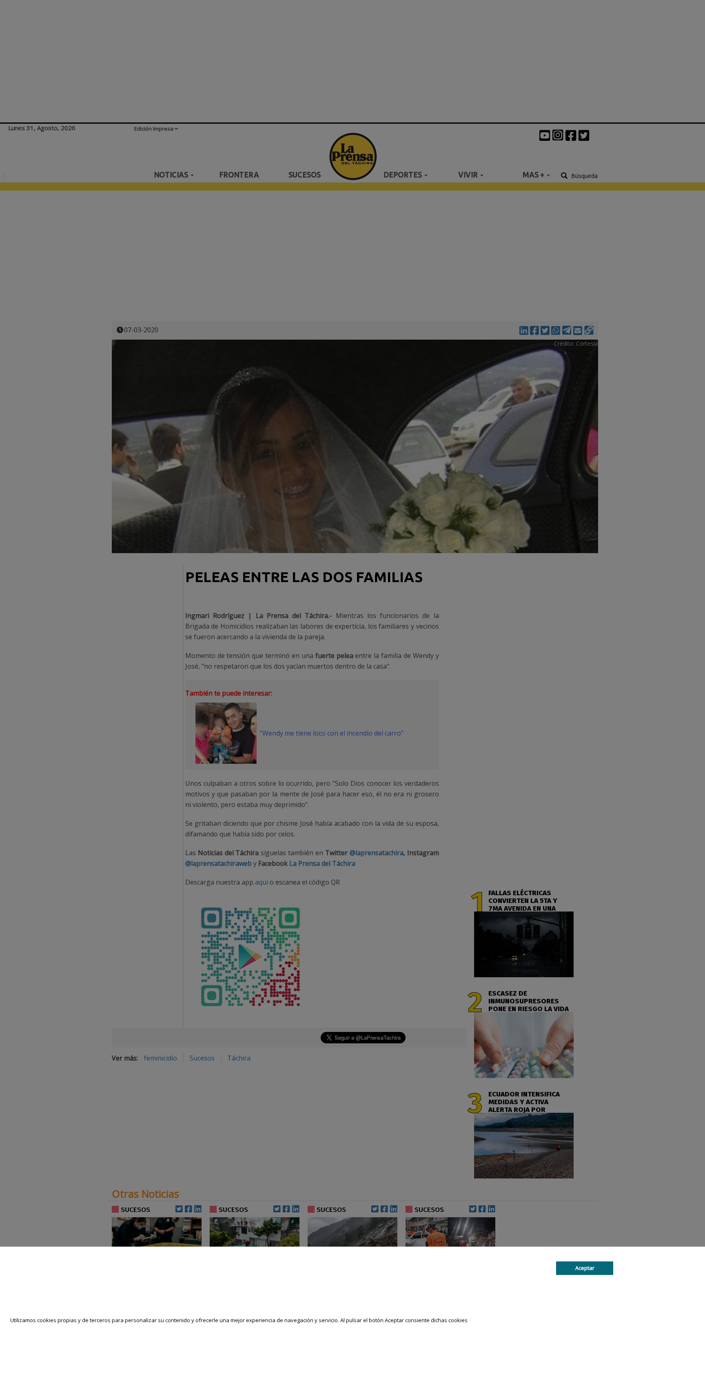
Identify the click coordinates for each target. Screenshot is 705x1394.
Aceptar (584, 1268)
